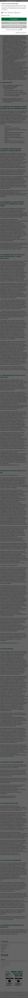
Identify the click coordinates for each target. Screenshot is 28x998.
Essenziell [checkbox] (5, 12)
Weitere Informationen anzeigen (13, 29)
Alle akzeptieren (14, 19)
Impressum (24, 32)
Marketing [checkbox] (18, 12)
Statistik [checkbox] (11, 12)
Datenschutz (18, 32)
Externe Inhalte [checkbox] (6, 15)
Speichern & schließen (14, 23)
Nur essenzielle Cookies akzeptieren (14, 26)
